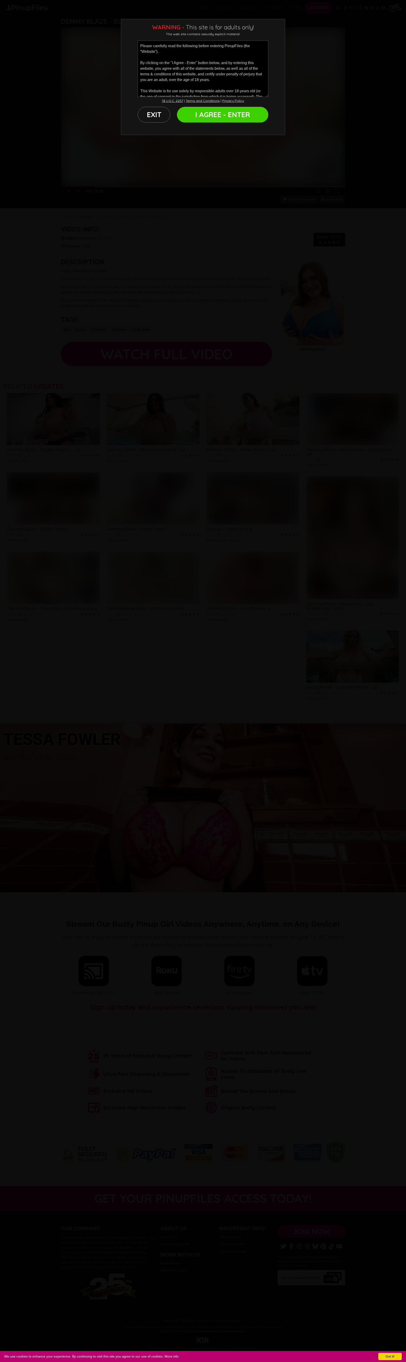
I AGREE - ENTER (222, 114)
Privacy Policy (233, 101)
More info (171, 1356)
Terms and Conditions (203, 101)
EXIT (154, 114)
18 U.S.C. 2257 (172, 101)
